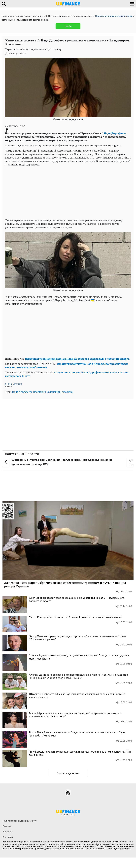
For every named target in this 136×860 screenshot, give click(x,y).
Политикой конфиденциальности (113, 16)
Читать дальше (68, 773)
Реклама (6, 826)
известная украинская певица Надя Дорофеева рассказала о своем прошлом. (77, 358)
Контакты (7, 837)
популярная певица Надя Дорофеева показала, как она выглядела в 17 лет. (67, 374)
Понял (68, 26)
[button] (5, 462)
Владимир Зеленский (46, 392)
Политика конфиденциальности (19, 821)
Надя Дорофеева (115, 133)
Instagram (67, 392)
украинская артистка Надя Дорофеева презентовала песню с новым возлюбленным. (66, 365)
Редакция (7, 831)
